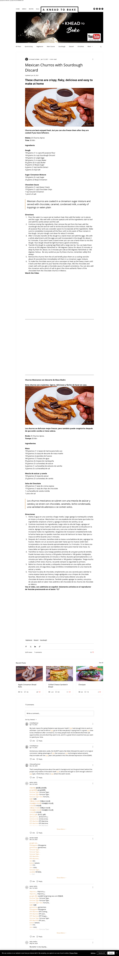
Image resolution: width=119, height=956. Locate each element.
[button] (101, 46)
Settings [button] (93, 953)
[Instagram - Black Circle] (97, 9)
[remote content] (59, 347)
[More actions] (93, 59)
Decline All (102, 953)
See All (101, 663)
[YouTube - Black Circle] (94, 9)
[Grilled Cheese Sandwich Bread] (59, 673)
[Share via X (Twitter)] (30, 646)
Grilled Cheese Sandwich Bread (58, 685)
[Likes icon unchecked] (31, 741)
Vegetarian (39, 46)
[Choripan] (89, 673)
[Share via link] (40, 646)
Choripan (82, 684)
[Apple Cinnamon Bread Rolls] (29, 673)
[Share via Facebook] (26, 646)
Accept (111, 953)
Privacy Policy (73, 953)
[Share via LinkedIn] (35, 646)
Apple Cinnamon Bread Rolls (27, 685)
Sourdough (61, 46)
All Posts (18, 46)
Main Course (51, 46)
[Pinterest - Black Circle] (102, 9)
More (89, 46)
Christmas (81, 46)
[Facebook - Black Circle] (100, 9)
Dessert (71, 46)
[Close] (117, 953)
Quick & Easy (29, 46)
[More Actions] (93, 724)
